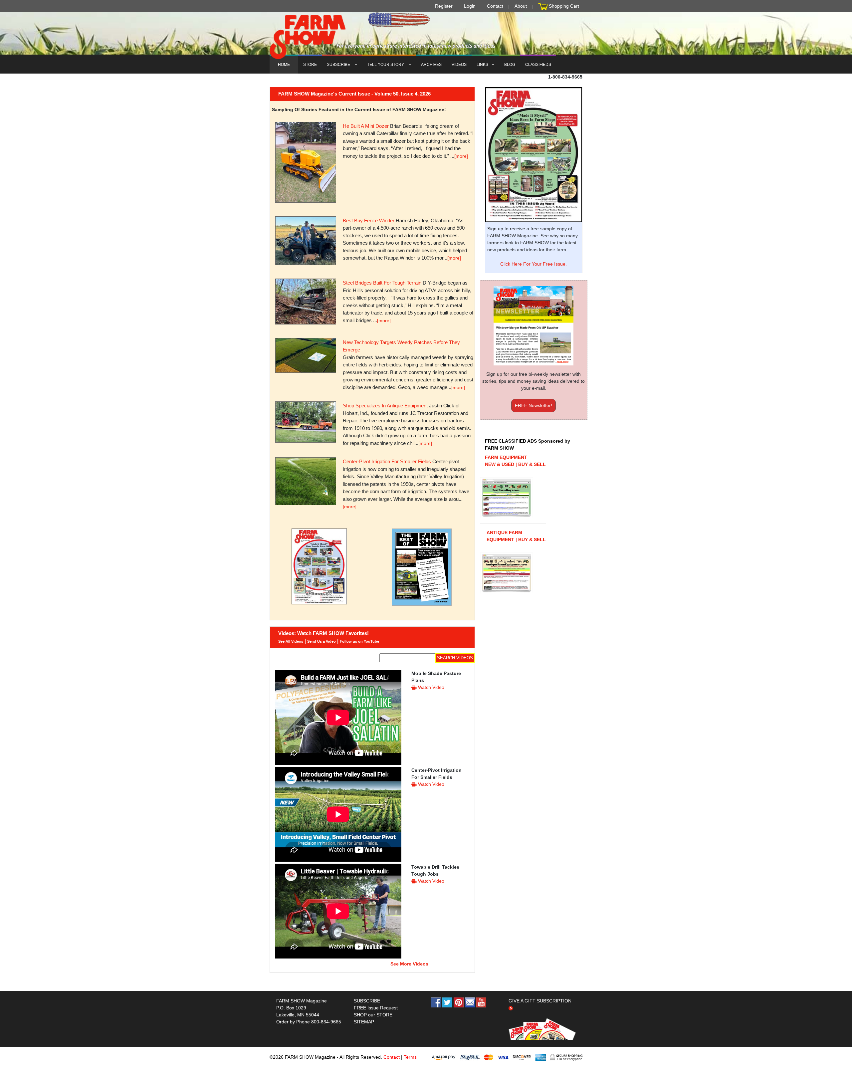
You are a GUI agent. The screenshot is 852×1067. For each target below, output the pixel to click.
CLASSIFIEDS (538, 64)
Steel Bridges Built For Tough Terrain (382, 283)
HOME (284, 64)
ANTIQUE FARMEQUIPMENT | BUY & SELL (516, 536)
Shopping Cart (564, 6)
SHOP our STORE (373, 1014)
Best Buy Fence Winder (368, 220)
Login (470, 6)
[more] (461, 156)
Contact (495, 6)
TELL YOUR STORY (386, 64)
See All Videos (290, 641)
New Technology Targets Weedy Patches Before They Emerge (401, 346)
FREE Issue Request (376, 1007)
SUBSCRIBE (339, 64)
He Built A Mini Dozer (366, 126)
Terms (410, 1057)
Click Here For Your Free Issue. (533, 264)
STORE (310, 64)
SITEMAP (364, 1021)
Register (444, 6)
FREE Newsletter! (533, 405)
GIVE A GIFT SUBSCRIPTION (540, 1000)
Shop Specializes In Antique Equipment (385, 405)
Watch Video (431, 687)
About (521, 6)
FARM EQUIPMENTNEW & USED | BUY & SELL (515, 461)
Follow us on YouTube (359, 641)
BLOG (509, 64)
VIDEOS (459, 64)
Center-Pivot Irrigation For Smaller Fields (387, 461)
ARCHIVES (431, 64)
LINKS (482, 64)
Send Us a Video (321, 641)
